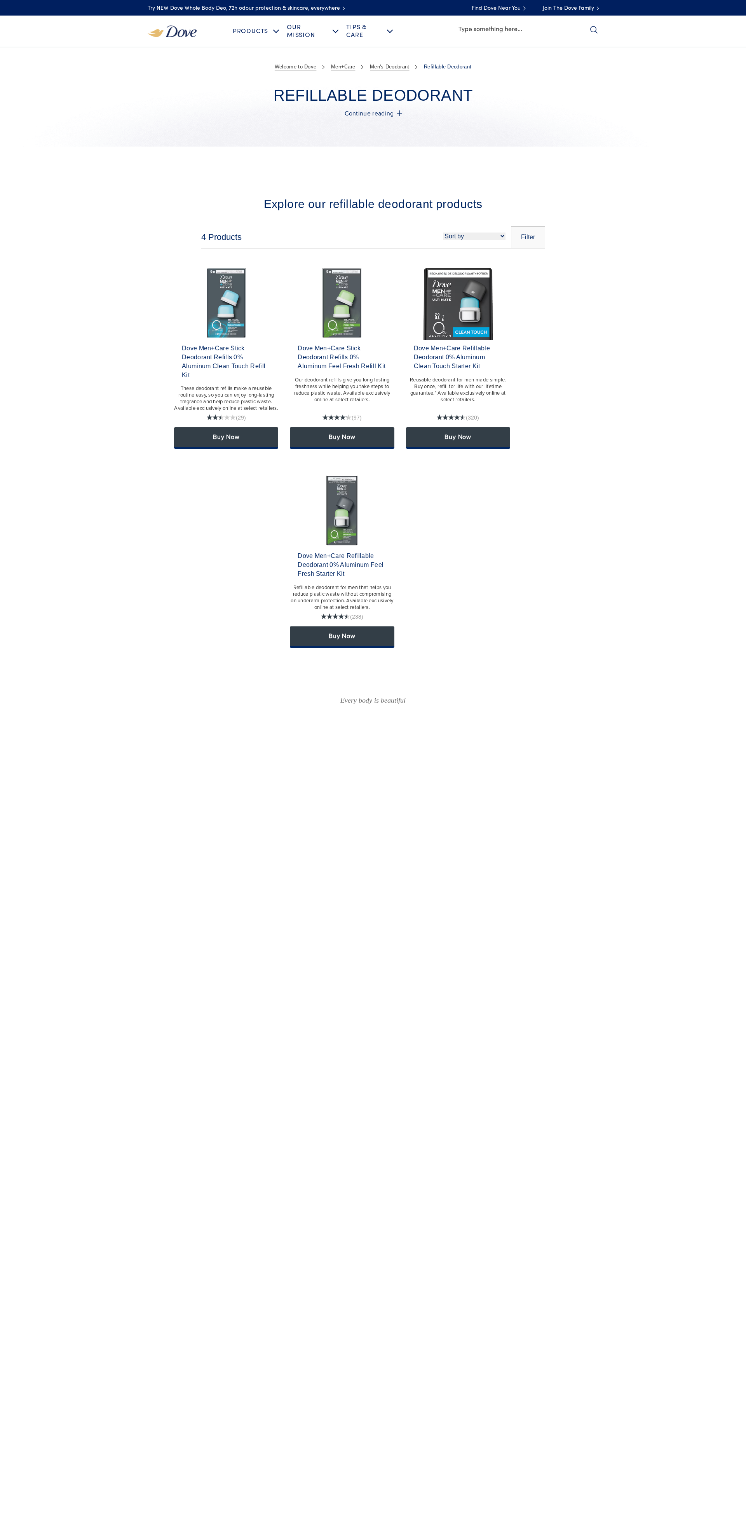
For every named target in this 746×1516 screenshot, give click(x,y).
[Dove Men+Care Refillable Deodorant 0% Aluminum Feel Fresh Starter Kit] (342, 510)
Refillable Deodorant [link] (447, 67)
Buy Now (226, 437)
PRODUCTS (250, 31)
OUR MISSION (301, 31)
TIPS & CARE (356, 31)
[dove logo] (172, 30)
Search (593, 29)
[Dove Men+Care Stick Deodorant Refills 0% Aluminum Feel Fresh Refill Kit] (342, 303)
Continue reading (369, 113)
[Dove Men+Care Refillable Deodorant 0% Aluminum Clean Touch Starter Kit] (458, 303)
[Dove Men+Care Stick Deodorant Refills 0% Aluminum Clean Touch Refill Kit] (226, 303)
